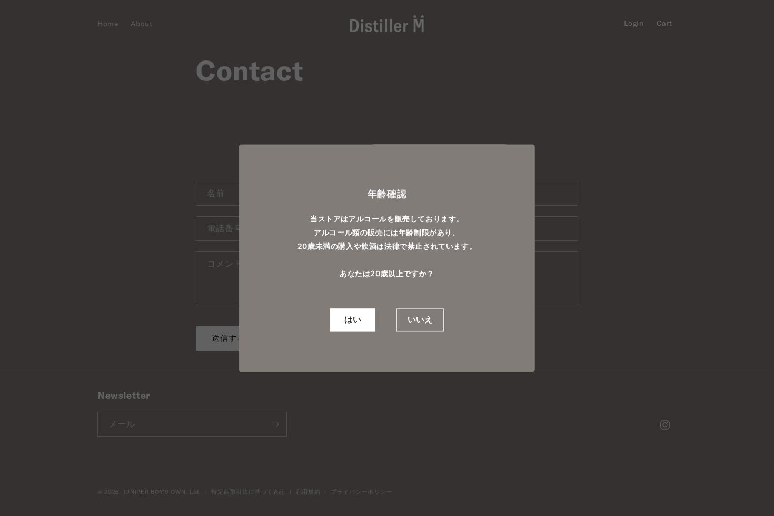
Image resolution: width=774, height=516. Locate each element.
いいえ (420, 319)
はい (352, 319)
